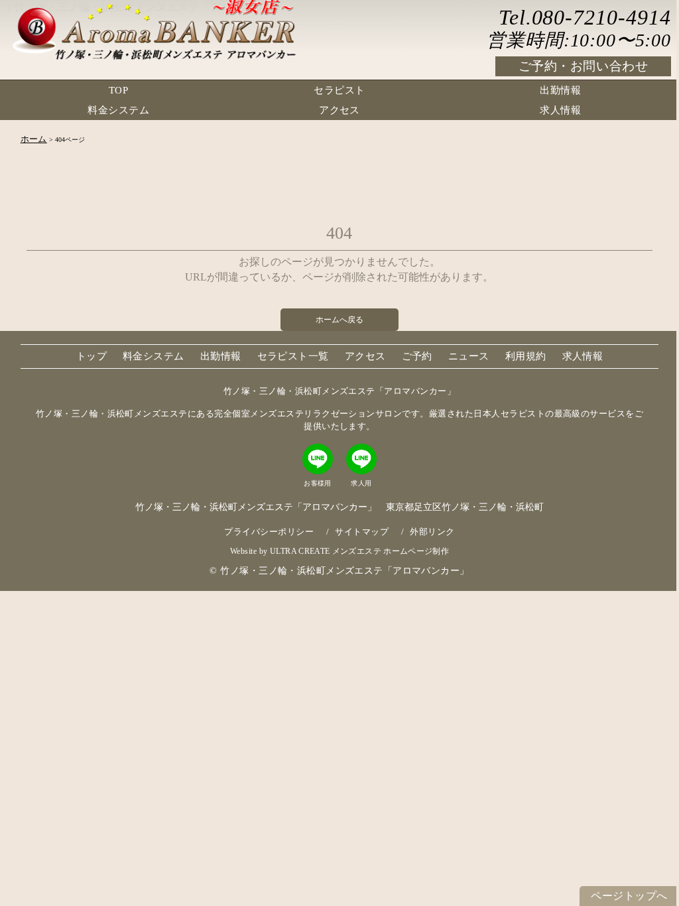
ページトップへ (629, 895)
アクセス (339, 110)
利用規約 (525, 356)
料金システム (118, 110)
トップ (91, 356)
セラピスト (339, 90)
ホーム (34, 139)
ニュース (468, 356)
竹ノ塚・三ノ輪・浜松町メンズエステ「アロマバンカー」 (344, 570)
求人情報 (560, 110)
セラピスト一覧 (293, 356)
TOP (118, 90)
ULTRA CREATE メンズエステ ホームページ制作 (359, 551)
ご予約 (417, 356)
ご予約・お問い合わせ (583, 66)
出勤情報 (560, 90)
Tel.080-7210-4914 (585, 17)
